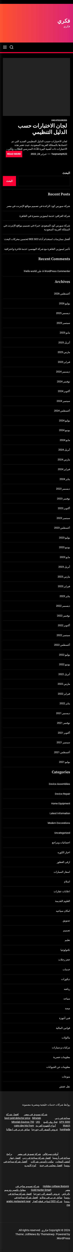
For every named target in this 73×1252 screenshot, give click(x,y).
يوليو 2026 (64, 303)
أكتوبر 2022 (64, 625)
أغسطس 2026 (62, 293)
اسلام (67, 881)
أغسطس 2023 (62, 527)
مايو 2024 (65, 440)
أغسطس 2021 (62, 752)
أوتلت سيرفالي (50, 1153)
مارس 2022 (64, 683)
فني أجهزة (64, 1018)
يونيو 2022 (64, 664)
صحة (67, 1008)
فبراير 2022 (64, 693)
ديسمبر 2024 (63, 371)
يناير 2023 (65, 596)
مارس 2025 (64, 352)
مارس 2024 (64, 459)
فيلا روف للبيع (50, 1121)
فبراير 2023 (64, 586)
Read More (14, 153)
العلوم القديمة (62, 901)
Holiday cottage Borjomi (56, 1186)
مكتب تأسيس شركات (42, 1161)
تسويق (66, 920)
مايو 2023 (65, 557)
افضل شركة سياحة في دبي (36, 1157)
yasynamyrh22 (59, 154)
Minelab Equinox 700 (22, 1121)
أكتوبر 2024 (64, 391)
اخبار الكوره (64, 852)
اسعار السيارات (62, 871)
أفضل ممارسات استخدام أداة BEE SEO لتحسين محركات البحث (37, 239)
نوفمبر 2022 (63, 615)
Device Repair (62, 793)
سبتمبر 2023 (63, 518)
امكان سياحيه (63, 910)
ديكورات (65, 979)
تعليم (67, 940)
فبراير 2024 (64, 469)
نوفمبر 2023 (63, 498)
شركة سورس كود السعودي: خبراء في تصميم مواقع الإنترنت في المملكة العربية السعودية (37, 227)
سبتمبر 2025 (63, 323)
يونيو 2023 (64, 547)
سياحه (66, 998)
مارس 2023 (64, 576)
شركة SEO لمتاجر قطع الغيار (47, 1201)
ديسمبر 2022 (63, 605)
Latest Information (60, 813)
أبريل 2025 (64, 342)
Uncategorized (59, 120)
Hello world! (30, 271)
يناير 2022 (65, 703)
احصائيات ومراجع (61, 842)
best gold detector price (17, 1118)
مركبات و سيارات (61, 1047)
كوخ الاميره (30, 1165)
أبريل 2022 (64, 674)
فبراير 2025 (64, 362)
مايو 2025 (65, 332)
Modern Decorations (59, 823)
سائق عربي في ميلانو (51, 1197)
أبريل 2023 (64, 566)
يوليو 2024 (64, 420)
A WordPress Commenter (56, 271)
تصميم (66, 930)
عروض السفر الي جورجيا (45, 1129)
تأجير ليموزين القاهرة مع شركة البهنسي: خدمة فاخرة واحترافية (37, 249)
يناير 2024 (65, 479)
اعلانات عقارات (62, 891)
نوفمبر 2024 (63, 381)
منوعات (66, 1076)
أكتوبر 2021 (64, 732)
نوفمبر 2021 (63, 722)
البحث (66, 173)
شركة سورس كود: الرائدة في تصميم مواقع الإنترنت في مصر (38, 206)
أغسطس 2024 (62, 410)
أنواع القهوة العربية (46, 1125)
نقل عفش (64, 1086)
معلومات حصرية (61, 1057)
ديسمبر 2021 (63, 713)
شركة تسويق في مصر (35, 1114)
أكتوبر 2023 (64, 508)
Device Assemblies (59, 783)
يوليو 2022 (64, 654)
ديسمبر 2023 (63, 488)
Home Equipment (60, 803)
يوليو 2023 (64, 537)
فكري (63, 21)
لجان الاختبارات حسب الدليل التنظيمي (42, 129)
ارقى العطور (63, 862)
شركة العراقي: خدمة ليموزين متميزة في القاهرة (44, 215)
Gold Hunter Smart (41, 1189)
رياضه (67, 988)
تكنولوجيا (65, 949)
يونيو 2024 (64, 430)
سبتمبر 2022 (63, 635)
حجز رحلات (64, 959)
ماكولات (66, 1037)
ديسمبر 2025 (63, 313)
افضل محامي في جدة (51, 1165)
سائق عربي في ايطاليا (18, 1129)
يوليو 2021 (64, 761)
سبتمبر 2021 (63, 742)
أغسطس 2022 (62, 644)
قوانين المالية (63, 1028)
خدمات (66, 969)
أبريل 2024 (64, 449)
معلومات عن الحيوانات (58, 1067)
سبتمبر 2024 (63, 401)
